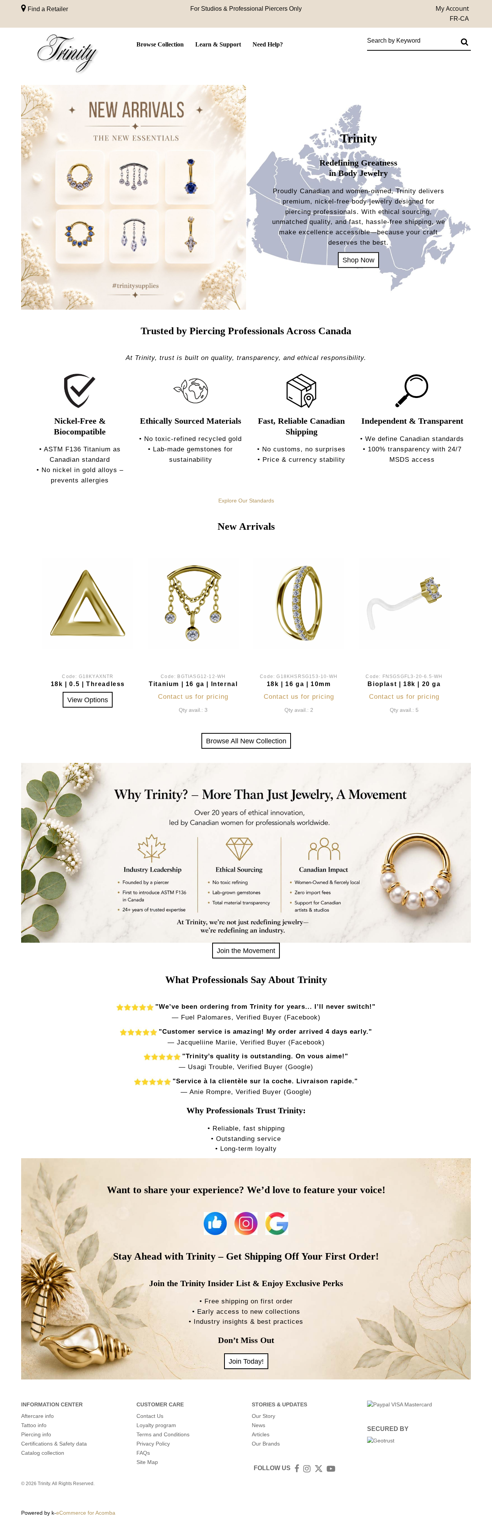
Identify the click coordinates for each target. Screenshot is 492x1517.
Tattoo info (34, 1425)
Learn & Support (218, 44)
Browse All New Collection (246, 741)
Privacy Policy (153, 1444)
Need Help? (268, 44)
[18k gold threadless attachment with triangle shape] (87, 603)
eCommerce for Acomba (85, 1513)
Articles (260, 1434)
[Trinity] (67, 55)
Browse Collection (160, 44)
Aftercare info (37, 1416)
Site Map (147, 1462)
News (258, 1425)
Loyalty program (156, 1425)
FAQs (143, 1453)
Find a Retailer (47, 9)
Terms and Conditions (162, 1434)
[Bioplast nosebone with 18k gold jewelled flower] (404, 603)
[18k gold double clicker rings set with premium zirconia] (298, 603)
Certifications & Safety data (54, 1444)
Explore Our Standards (246, 500)
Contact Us (149, 1416)
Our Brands (266, 1444)
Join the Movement (246, 951)
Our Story (263, 1416)
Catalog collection (42, 1453)
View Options (87, 700)
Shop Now (358, 260)
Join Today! (246, 1361)
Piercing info (36, 1434)
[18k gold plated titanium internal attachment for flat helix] (193, 603)
